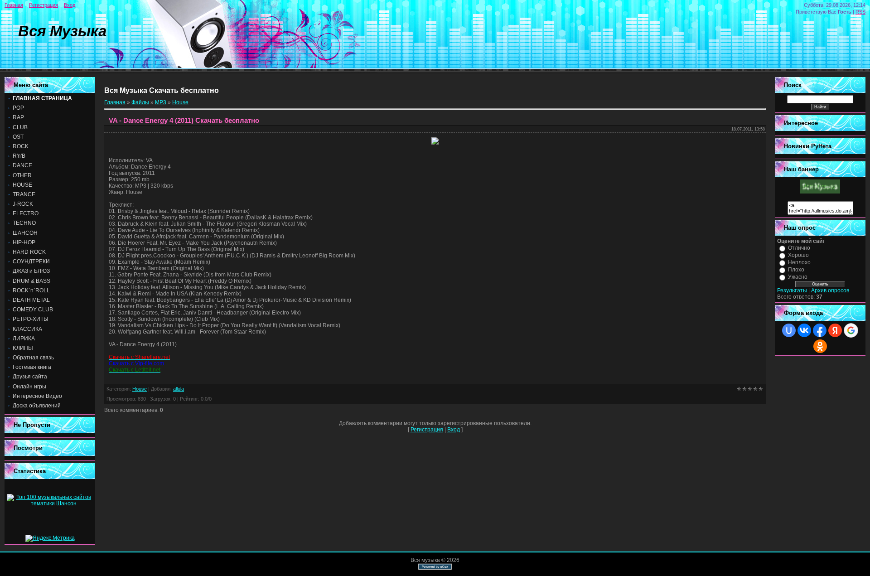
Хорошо (798, 255)
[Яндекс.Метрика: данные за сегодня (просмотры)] (50, 538)
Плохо (796, 269)
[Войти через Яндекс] (835, 330)
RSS (860, 12)
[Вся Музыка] (820, 192)
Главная (14, 5)
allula (178, 389)
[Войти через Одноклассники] (820, 346)
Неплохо (799, 262)
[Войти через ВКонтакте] (804, 330)
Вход (69, 5)
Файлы (140, 102)
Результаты (792, 290)
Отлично (799, 248)
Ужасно (797, 277)
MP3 (160, 102)
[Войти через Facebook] (819, 330)
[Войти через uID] (789, 330)
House (180, 102)
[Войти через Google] (851, 330)
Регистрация (43, 5)
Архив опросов (830, 290)
